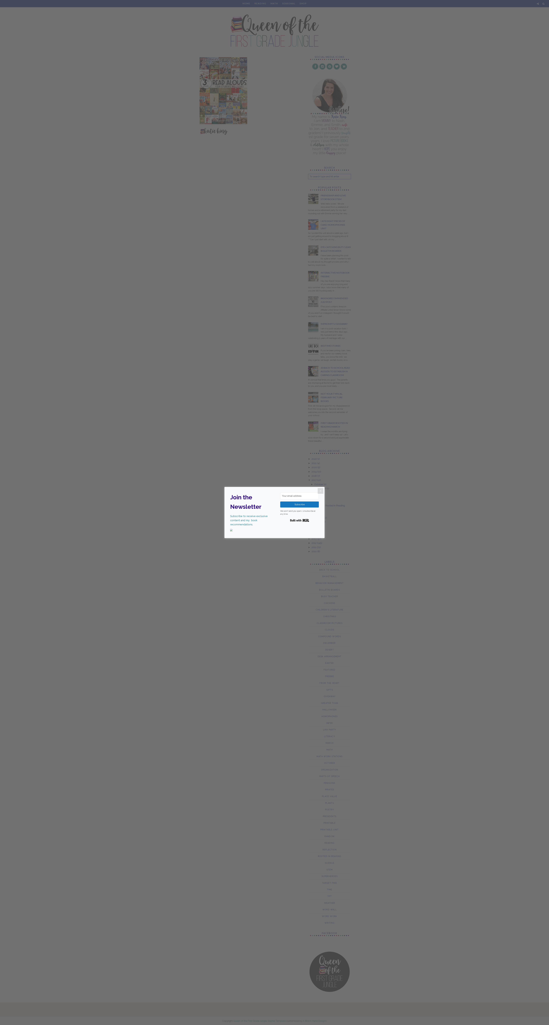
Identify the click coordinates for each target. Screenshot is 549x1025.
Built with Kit (299, 520)
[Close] (320, 491)
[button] (249, 530)
